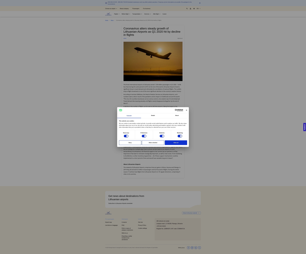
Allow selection (153, 142)
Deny (130, 142)
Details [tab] (153, 115)
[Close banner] (186, 110)
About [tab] (177, 115)
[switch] (144, 136)
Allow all (175, 142)
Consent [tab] (129, 115)
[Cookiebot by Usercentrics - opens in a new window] (176, 110)
